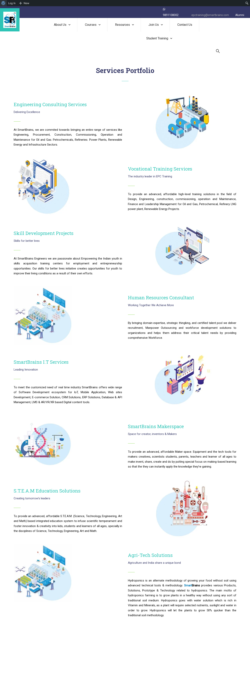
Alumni (239, 15)
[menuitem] (3, 3)
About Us (60, 25)
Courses (90, 25)
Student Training (157, 38)
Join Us (153, 25)
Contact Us (184, 25)
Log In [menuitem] (12, 3)
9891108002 (171, 15)
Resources (122, 25)
